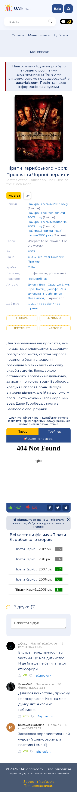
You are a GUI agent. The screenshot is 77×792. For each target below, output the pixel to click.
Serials (23, 8)
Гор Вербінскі (37, 278)
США (31, 267)
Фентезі (44, 257)
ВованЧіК (25, 684)
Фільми (18, 35)
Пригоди (34, 261)
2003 (31, 251)
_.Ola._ (22, 643)
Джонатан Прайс (40, 293)
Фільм (32, 257)
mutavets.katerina (31, 725)
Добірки (61, 35)
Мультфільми (39, 35)
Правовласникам (38, 786)
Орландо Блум (58, 284)
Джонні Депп (37, 284)
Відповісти (43, 675)
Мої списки (39, 52)
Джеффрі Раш (56, 289)
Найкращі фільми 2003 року (48, 204)
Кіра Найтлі (36, 289)
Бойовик (57, 257)
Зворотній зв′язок (39, 782)
